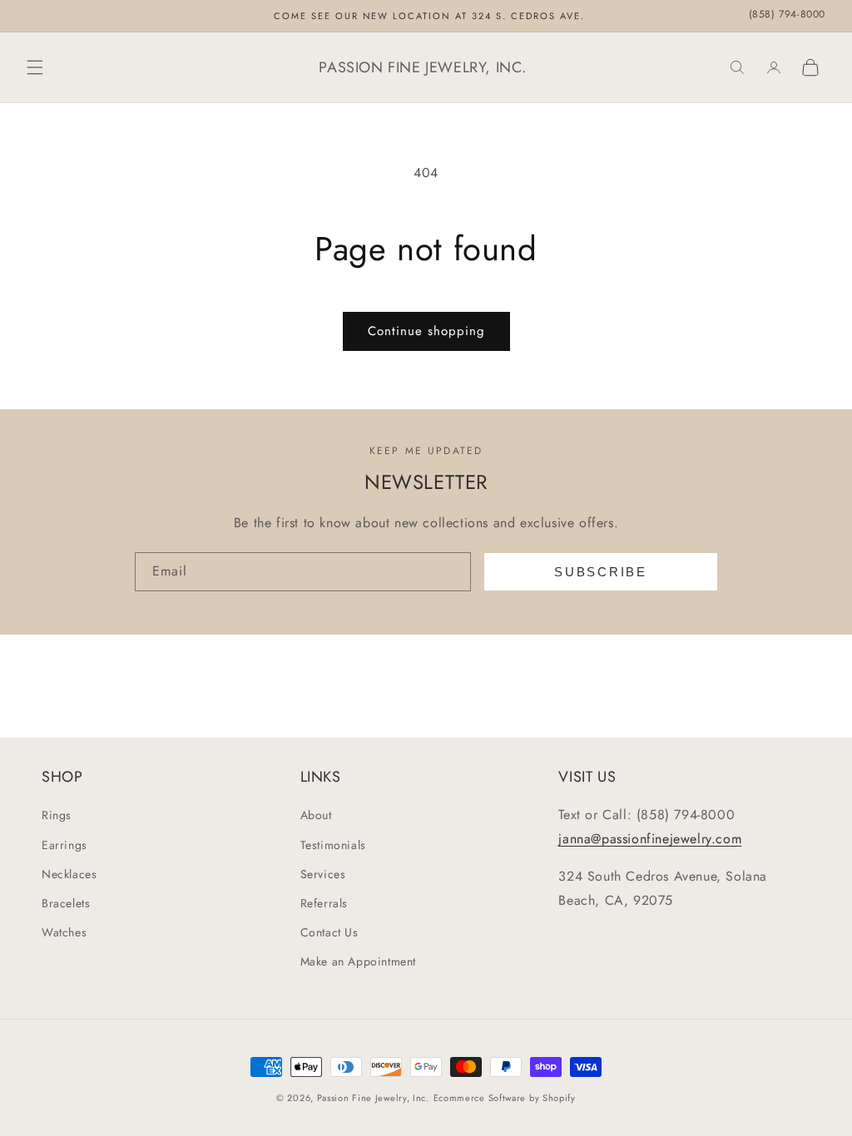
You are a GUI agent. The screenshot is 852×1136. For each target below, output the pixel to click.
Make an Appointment (358, 961)
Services (323, 874)
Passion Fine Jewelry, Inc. (373, 1097)
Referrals (324, 903)
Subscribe (600, 572)
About (316, 815)
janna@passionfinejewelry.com (649, 838)
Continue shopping (426, 331)
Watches (64, 932)
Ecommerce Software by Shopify (504, 1097)
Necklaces (69, 874)
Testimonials (333, 845)
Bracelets (66, 903)
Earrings (64, 845)
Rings (57, 815)
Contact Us (329, 932)
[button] (35, 67)
